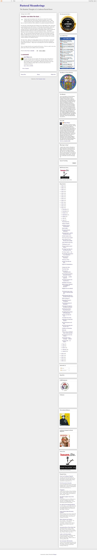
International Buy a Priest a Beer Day (67, 527)
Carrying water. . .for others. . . (66, 341)
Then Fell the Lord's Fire (67, 242)
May (63, 344)
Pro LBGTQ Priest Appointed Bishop (67, 504)
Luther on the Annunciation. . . (66, 534)
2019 (62, 198)
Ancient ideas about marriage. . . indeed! (67, 338)
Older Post (53, 74)
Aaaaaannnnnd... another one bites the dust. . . (67, 233)
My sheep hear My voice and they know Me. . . (67, 249)
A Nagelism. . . (63, 489)
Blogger (54, 554)
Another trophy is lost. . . (67, 235)
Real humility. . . (65, 228)
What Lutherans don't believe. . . (66, 519)
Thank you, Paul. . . (66, 259)
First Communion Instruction (66, 483)
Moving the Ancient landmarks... (66, 231)
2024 (62, 189)
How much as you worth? (67, 237)
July (63, 218)
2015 (62, 205)
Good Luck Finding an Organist (66, 476)
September (64, 214)
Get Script (63, 68)
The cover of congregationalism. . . (67, 271)
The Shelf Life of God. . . (67, 317)
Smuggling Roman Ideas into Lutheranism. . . (67, 312)
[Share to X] (42, 50)
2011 (62, 357)
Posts (62, 368)
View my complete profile (65, 140)
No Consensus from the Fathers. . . (67, 335)
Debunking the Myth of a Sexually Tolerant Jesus (67, 296)
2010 (62, 359)
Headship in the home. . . (67, 282)
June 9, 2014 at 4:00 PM (28, 65)
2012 (62, 355)
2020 (62, 196)
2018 (62, 200)
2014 (62, 207)
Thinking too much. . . (66, 244)
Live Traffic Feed (67, 38)
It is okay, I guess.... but (67, 251)
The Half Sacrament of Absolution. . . (67, 304)
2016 (62, 204)
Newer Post (23, 74)
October (64, 212)
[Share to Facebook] (43, 50)
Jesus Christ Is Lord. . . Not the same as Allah (67, 240)
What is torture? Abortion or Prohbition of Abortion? (67, 285)
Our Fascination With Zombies (66, 540)
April (63, 345)
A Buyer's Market (65, 223)
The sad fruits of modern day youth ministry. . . (67, 274)
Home (38, 74)
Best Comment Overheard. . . (65, 257)
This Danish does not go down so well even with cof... (67, 292)
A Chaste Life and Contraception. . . (66, 226)
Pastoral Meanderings (32, 5)
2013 (62, 353)
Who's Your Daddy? (66, 50)
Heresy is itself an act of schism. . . (67, 247)
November (64, 211)
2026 (62, 186)
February (64, 349)
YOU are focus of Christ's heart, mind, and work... (67, 332)
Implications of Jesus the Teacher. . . (67, 320)
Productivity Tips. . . (66, 221)
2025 (62, 187)
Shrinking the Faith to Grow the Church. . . (67, 309)
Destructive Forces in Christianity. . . (66, 301)
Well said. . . (64, 330)
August (64, 216)
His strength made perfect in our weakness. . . (67, 254)
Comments (63, 370)
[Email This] (39, 50)
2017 (62, 202)
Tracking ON (71, 68)
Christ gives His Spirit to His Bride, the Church (67, 306)
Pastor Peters (67, 122)
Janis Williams (27, 57)
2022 (62, 193)
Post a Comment (26, 68)
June (63, 220)
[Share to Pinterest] (44, 50)
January (64, 351)
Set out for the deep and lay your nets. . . (67, 326)
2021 (62, 195)
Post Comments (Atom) (40, 79)
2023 (62, 191)
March (63, 347)
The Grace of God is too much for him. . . (67, 280)
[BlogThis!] (41, 50)
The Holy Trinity (65, 269)
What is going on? (66, 298)
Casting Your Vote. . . (66, 267)
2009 (62, 360)
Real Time (66, 68)
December (64, 209)
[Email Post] (37, 50)
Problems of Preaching (67, 328)
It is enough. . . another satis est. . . (67, 277)
